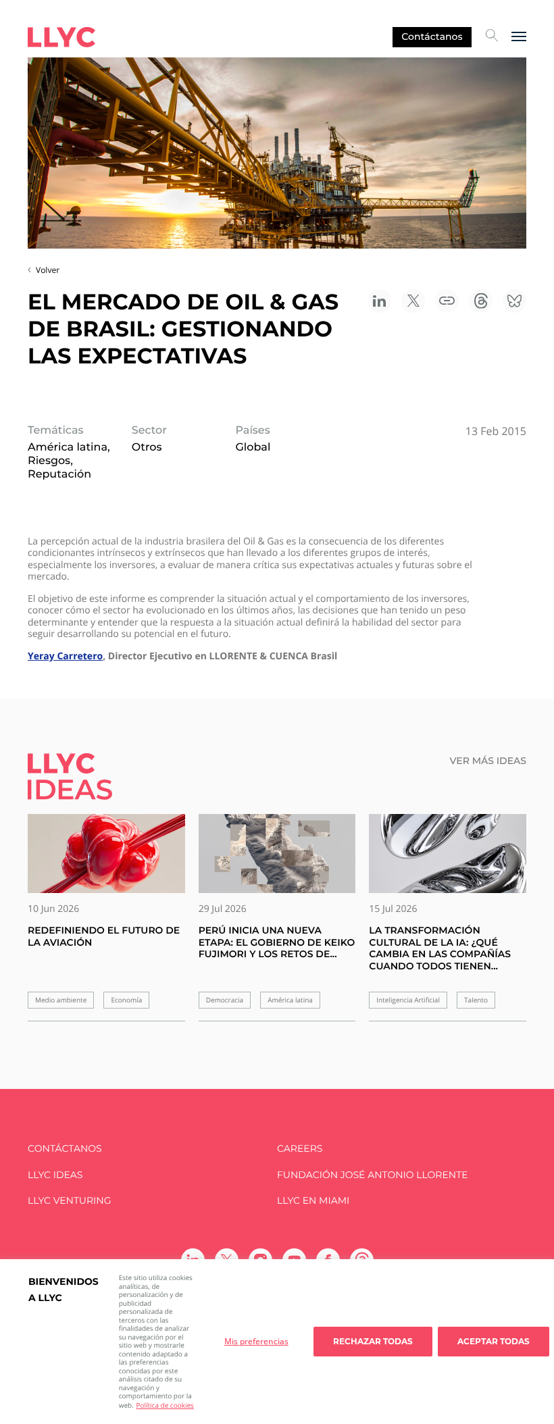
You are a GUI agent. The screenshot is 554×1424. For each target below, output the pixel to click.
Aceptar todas (493, 1341)
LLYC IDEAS (55, 1175)
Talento (476, 1000)
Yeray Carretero (65, 657)
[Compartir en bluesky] (514, 301)
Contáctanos (431, 36)
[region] (277, 1341)
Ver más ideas (488, 761)
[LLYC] (61, 37)
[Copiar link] (447, 301)
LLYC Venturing (69, 1200)
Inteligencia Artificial (408, 1000)
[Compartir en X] (413, 301)
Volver (47, 270)
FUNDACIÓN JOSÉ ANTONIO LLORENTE (372, 1175)
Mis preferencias (256, 1341)
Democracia (224, 1000)
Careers (299, 1148)
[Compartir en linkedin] (379, 301)
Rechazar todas (373, 1341)
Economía (126, 1000)
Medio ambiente (60, 1000)
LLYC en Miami (313, 1200)
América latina (290, 1000)
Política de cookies (164, 1405)
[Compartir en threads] (481, 301)
